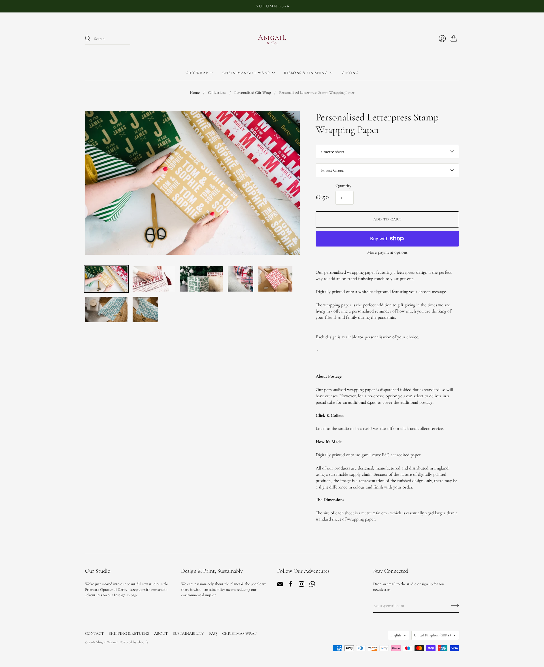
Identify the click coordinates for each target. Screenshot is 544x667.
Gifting (350, 73)
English (395, 635)
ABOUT (161, 633)
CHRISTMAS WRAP (239, 633)
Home (195, 92)
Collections (217, 92)
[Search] (88, 38)
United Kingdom (432, 635)
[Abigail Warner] (272, 39)
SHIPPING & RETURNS (129, 633)
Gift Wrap (197, 73)
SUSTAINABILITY (188, 633)
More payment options (387, 252)
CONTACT (94, 633)
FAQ (213, 633)
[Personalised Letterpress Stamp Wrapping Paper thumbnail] (106, 279)
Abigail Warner (106, 642)
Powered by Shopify (134, 642)
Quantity (343, 185)
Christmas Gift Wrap (246, 73)
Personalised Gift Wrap (252, 92)
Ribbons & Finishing (306, 73)
